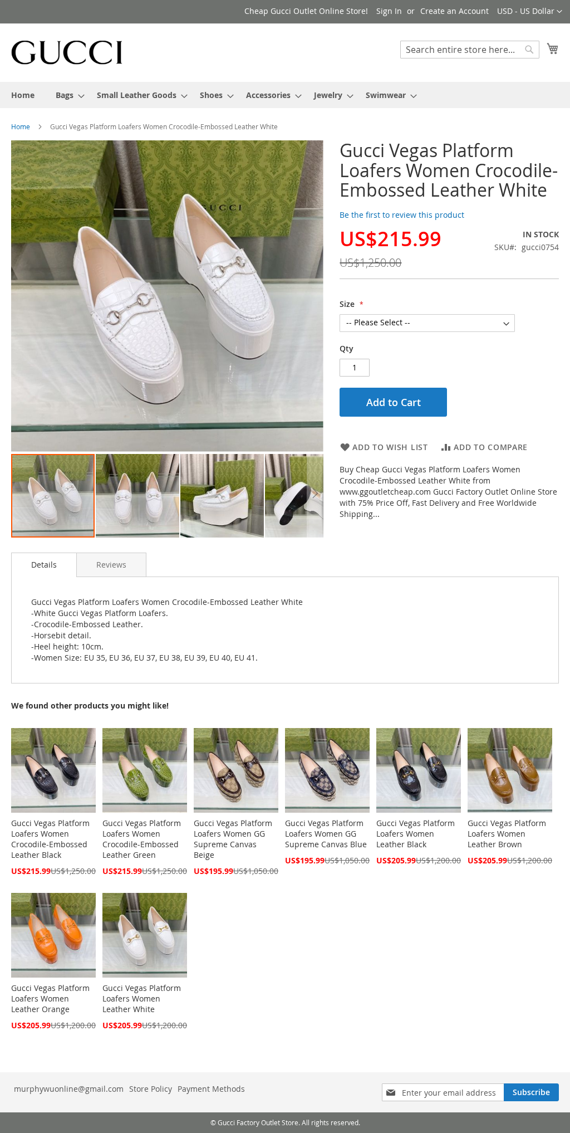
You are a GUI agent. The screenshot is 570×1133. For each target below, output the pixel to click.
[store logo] (66, 52)
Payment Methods (211, 1088)
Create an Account (454, 11)
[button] (529, 12)
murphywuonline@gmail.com (69, 1088)
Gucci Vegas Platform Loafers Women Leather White (141, 998)
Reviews (111, 564)
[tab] (44, 565)
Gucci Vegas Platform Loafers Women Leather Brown (507, 833)
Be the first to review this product (402, 214)
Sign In (389, 11)
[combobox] (469, 49)
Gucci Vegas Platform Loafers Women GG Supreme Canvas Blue (326, 833)
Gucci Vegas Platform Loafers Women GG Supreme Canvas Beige (233, 839)
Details (44, 564)
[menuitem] (22, 95)
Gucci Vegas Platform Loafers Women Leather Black (415, 833)
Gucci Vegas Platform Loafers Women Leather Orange (50, 998)
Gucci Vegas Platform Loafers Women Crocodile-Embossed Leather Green (141, 839)
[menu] (285, 95)
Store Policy (150, 1088)
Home (20, 126)
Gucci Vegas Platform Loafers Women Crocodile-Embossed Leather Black (50, 839)
